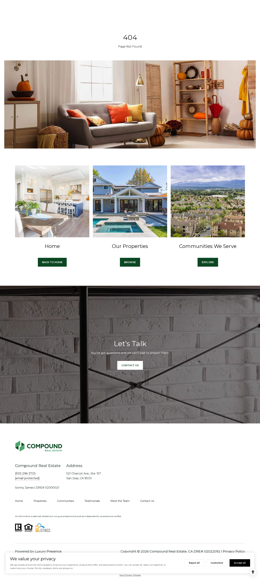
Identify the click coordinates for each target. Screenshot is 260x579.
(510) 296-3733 (25, 473)
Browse (130, 262)
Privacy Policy (234, 551)
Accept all (240, 563)
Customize (217, 563)
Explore (208, 262)
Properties (40, 501)
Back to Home (52, 262)
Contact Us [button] (130, 365)
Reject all (194, 563)
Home (19, 501)
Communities (65, 501)
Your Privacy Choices (130, 575)
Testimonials (92, 501)
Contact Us (147, 501)
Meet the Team (120, 501)
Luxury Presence (48, 551)
